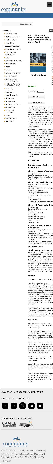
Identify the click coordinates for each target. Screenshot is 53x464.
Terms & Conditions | (24, 454)
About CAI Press (11, 34)
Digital (7, 57)
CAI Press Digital (11, 40)
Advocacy (6, 392)
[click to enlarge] (38, 75)
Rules (7, 115)
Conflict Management (12, 50)
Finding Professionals (13, 73)
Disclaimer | (39, 454)
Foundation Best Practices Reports (11, 80)
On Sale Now (10, 107)
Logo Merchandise (12, 95)
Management (10, 101)
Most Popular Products (13, 37)
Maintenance (10, 98)
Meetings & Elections (12, 104)
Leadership (9, 89)
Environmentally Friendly (14, 61)
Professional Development (10, 111)
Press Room (7, 398)
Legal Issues (9, 92)
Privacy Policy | (8, 454)
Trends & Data (10, 121)
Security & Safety (11, 118)
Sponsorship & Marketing (28, 392)
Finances (8, 70)
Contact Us (23, 398)
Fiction (7, 67)
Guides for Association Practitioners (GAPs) (13, 85)
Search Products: (26, 24)
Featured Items (10, 64)
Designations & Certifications (10, 53)
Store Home (9, 43)
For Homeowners (11, 76)
